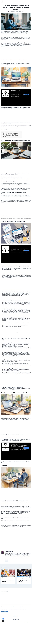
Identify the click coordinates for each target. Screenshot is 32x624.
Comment (3, 593)
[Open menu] (30, 2)
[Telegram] (17, 619)
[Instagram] (15, 619)
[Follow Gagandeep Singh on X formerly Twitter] (7, 561)
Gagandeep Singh (13, 11)
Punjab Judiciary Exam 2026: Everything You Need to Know (8, 580)
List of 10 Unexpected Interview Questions (9, 134)
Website (23, 606)
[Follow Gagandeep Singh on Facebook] (6, 561)
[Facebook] (13, 619)
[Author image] (8, 11)
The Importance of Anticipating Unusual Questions (10, 133)
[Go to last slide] (2, 576)
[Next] (29, 576)
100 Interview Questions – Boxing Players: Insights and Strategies (24, 580)
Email (13, 606)
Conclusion (4, 136)
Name (2, 606)
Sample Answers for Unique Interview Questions (10, 135)
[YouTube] (18, 619)
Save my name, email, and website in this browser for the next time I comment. (14, 609)
